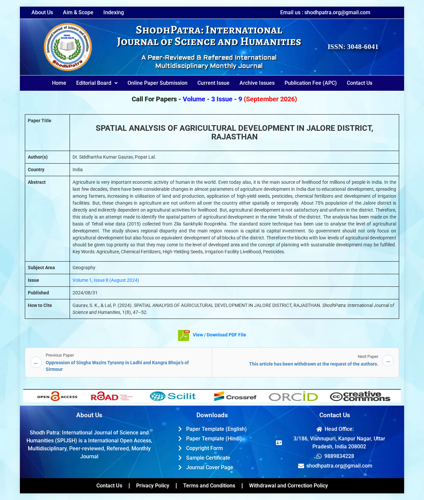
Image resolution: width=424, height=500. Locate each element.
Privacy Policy (152, 485)
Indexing (113, 12)
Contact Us (359, 83)
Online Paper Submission (157, 83)
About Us (42, 12)
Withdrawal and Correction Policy (288, 485)
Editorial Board (93, 83)
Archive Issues (257, 83)
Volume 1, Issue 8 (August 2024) (106, 280)
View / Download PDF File (219, 334)
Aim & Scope (78, 12)
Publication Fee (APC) (311, 83)
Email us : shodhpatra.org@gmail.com (325, 12)
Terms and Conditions (209, 485)
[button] (97, 83)
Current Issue (213, 83)
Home (59, 83)
